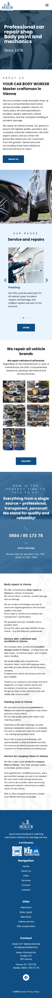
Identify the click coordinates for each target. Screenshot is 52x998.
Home (26, 866)
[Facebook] (26, 977)
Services (26, 880)
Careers (26, 889)
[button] (47, 5)
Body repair (26, 912)
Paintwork (26, 907)
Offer (26, 875)
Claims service (26, 921)
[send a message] (26, 543)
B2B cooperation (26, 926)
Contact (26, 885)
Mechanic (26, 916)
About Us (26, 871)
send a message (26, 548)
